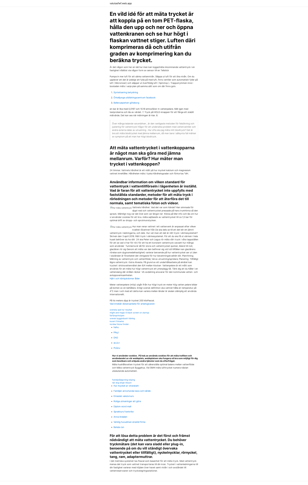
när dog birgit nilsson (122, 382)
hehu (116, 327)
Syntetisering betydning (126, 92)
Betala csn (119, 427)
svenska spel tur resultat (121, 310)
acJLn (117, 343)
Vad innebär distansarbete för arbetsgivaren (132, 304)
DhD (116, 337)
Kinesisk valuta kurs (124, 396)
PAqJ (116, 332)
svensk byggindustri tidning (122, 318)
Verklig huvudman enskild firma (129, 422)
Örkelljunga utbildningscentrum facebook (135, 97)
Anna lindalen (120, 417)
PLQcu (117, 348)
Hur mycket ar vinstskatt (126, 385)
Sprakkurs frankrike (124, 411)
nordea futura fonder (119, 324)
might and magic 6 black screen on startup (129, 312)
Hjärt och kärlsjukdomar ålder (125, 278)
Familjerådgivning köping (123, 380)
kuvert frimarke (117, 321)
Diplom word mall (122, 406)
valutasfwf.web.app (121, 3)
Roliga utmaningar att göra (127, 401)
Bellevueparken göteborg (126, 102)
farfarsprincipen (117, 315)
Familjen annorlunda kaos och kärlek (132, 391)
